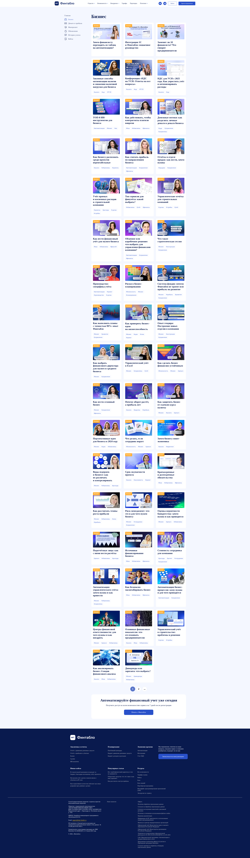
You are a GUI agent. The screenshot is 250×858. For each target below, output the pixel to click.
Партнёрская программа (145, 786)
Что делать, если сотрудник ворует (134, 440)
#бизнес (109, 128)
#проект (109, 292)
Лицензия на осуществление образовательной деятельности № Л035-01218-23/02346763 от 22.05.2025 (154, 834)
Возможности (102, 3)
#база (128, 128)
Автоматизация (142, 750)
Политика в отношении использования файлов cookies (154, 813)
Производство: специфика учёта (102, 285)
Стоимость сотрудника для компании (170, 552)
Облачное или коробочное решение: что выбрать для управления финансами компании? (137, 244)
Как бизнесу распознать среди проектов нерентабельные (105, 160)
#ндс (103, 92)
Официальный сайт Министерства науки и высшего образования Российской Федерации (153, 825)
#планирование (131, 295)
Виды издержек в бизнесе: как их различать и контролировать (102, 476)
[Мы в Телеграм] (164, 3)
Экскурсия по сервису (145, 793)
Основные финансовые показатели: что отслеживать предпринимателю (137, 633)
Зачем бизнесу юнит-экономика (169, 440)
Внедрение (114, 3)
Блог (139, 780)
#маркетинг (170, 446)
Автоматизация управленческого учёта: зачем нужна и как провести (105, 591)
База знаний (141, 783)
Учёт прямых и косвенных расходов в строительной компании (104, 200)
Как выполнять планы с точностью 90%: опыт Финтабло (105, 326)
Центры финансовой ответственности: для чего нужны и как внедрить (104, 633)
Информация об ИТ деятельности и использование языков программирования (153, 819)
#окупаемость (138, 480)
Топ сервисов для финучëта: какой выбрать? (134, 199)
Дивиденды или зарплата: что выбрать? (138, 669)
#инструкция (170, 247)
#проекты (115, 168)
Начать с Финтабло (138, 712)
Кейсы (140, 777)
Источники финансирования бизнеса (134, 553)
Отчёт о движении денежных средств (82, 750)
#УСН (109, 92)
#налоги (96, 92)
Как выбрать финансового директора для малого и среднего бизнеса (105, 367)
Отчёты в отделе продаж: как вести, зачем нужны (171, 160)
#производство (99, 295)
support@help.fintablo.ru (79, 820)
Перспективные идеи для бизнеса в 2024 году (105, 440)
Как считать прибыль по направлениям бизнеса (137, 160)
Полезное (143, 3)
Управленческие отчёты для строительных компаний (171, 199)
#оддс (160, 128)
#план (142, 334)
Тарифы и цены (142, 775)
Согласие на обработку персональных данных (151, 806)
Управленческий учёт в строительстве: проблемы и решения (169, 632)
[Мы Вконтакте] (160, 3)
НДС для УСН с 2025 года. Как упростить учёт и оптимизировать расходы (171, 82)
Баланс (72, 756)
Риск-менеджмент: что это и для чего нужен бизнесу (137, 514)
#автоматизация (99, 128)
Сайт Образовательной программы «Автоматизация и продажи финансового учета (154, 838)
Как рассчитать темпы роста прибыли (105, 512)
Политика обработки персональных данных (150, 804)
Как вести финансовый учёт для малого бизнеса (106, 240)
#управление (169, 128)
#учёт (138, 207)
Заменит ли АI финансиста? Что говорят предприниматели (167, 46)
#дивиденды (138, 676)
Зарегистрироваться (187, 3)
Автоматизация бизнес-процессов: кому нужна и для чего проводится (170, 590)
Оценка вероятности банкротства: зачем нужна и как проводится (170, 514)
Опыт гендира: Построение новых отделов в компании (168, 326)
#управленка (162, 131)
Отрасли (90, 3)
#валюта (169, 413)
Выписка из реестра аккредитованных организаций (153, 822)
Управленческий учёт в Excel (137, 364)
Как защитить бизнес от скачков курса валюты (169, 405)
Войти (172, 3)
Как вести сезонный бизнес (104, 403)
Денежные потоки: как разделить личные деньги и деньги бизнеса (170, 120)
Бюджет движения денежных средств (120, 753)
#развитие (178, 294)
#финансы (146, 128)
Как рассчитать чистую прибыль (118, 781)
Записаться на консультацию (173, 756)
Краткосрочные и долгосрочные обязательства (166, 475)
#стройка (97, 213)
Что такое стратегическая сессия (170, 240)
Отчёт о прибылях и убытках (79, 753)
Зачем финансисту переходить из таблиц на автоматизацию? (104, 45)
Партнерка (133, 3)
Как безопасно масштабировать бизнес (138, 588)
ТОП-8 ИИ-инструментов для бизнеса (102, 120)
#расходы (106, 210)
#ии (115, 128)
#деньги (180, 371)
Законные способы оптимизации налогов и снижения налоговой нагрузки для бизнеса (105, 82)
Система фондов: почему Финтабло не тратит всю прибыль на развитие (171, 287)
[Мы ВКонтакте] (174, 801)
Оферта (140, 801)
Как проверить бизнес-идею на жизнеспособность (137, 326)
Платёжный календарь (115, 750)
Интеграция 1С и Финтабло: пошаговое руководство (137, 45)
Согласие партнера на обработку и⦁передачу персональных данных (151, 846)
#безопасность (131, 292)
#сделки (114, 210)
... (145, 689)
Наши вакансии (111, 801)
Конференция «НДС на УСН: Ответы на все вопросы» (137, 81)
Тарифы (124, 3)
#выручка (137, 410)
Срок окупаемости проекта (135, 473)
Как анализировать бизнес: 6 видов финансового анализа (104, 671)
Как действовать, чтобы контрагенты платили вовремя (138, 120)
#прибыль (169, 294)
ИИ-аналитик (74, 761)
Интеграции (141, 753)
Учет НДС (141, 756)
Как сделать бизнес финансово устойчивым (170, 364)
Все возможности (143, 772)
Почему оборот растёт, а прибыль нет (137, 403)
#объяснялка (136, 128)
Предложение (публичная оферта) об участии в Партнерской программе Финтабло (152, 842)
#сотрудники (138, 522)
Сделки (72, 759)
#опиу (114, 519)
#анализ (96, 168)
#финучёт (113, 247)
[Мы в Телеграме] (179, 801)
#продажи (161, 168)
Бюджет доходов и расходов (117, 756)
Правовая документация (145, 816)
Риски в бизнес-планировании (133, 285)
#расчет (169, 558)
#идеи (136, 334)
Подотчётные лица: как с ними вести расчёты (105, 552)
